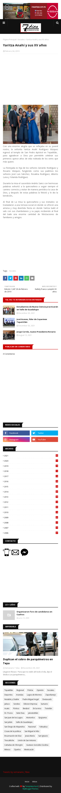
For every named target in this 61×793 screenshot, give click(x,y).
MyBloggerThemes (30, 789)
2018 (31, 471)
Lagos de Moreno (34, 695)
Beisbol (26, 708)
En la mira (37, 708)
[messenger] (24, 555)
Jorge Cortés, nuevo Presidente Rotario (36, 331)
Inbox (34, 781)
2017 (31, 476)
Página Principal (9, 39)
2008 (31, 522)
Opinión (40, 690)
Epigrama (43, 717)
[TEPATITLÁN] (30, 644)
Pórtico (16, 708)
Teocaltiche (9, 740)
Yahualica (43, 726)
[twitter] (44, 433)
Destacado (47, 699)
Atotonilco (30, 717)
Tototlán (48, 708)
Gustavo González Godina (37, 745)
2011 (31, 507)
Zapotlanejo (50, 695)
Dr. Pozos (8, 713)
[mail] (16, 555)
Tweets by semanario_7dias (16, 772)
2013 (31, 497)
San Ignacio (43, 736)
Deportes (8, 695)
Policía (30, 690)
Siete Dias (20, 713)
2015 (31, 486)
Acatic (6, 708)
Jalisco (7, 704)
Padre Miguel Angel (31, 699)
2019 (31, 466)
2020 (31, 460)
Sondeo (16, 704)
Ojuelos (17, 749)
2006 (31, 533)
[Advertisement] (30, 77)
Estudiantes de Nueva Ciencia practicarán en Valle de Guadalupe (37, 308)
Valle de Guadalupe (24, 722)
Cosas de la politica (12, 731)
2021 (31, 455)
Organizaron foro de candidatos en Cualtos (34, 613)
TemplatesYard (31, 786)
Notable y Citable (11, 699)
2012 (31, 502)
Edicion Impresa (30, 704)
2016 (31, 481)
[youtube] (44, 439)
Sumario (44, 704)
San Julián (8, 722)
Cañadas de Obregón (13, 745)
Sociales (21, 39)
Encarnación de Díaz (12, 736)
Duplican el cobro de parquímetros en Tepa (28, 661)
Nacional (32, 726)
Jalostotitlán (33, 713)
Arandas (19, 695)
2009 (31, 517)
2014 (31, 491)
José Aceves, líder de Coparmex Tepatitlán (32, 320)
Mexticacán (29, 749)
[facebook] (16, 433)
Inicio (27, 781)
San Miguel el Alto (32, 731)
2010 (31, 512)
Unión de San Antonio (27, 740)
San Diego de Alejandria (14, 726)
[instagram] (16, 439)
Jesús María (30, 736)
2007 (31, 527)
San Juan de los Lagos (13, 717)
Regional (20, 690)
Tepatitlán (8, 690)
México (7, 749)
